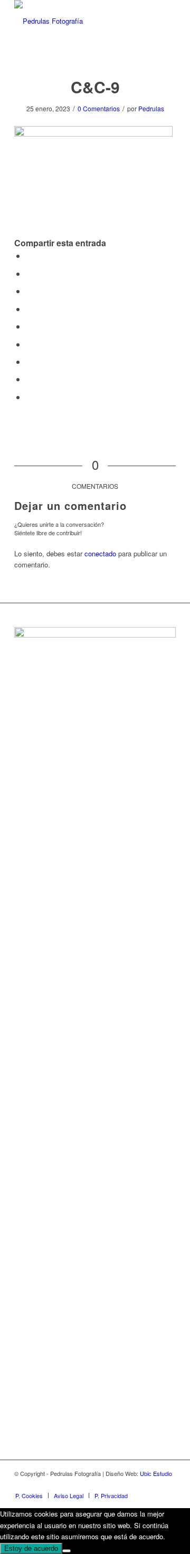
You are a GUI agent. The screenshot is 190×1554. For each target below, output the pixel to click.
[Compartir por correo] (29, 396)
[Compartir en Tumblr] (29, 344)
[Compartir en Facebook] (29, 255)
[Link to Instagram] (152, 1484)
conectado (100, 553)
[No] (66, 1550)
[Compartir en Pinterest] (29, 308)
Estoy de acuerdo (31, 1548)
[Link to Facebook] (136, 1484)
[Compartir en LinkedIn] (29, 326)
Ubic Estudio (156, 1473)
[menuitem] (29, 1495)
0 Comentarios (99, 108)
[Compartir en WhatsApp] (29, 290)
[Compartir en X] (29, 273)
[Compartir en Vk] (29, 361)
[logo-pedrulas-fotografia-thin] (79, 21)
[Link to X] (168, 1484)
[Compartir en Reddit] (29, 378)
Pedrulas (151, 108)
